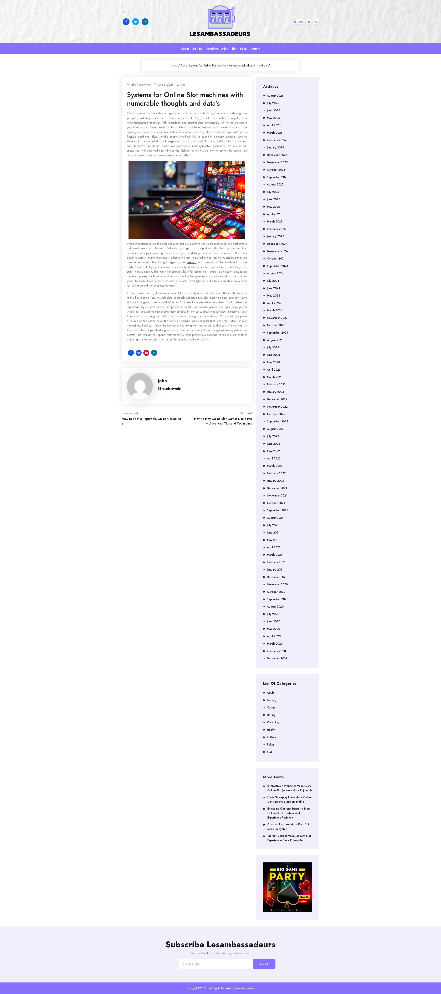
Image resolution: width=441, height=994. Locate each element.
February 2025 (276, 229)
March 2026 (275, 133)
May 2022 (273, 451)
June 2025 (273, 199)
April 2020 (274, 636)
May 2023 (273, 362)
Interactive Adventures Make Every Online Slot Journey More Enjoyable (289, 788)
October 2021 (276, 503)
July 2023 (273, 347)
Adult (224, 49)
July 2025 (273, 192)
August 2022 (275, 429)
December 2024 (277, 244)
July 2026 (273, 103)
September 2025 (277, 177)
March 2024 (275, 310)
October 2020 (276, 592)
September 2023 (277, 333)
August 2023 (275, 340)
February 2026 (276, 140)
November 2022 (277, 407)
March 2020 (275, 644)
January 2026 (275, 147)
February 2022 (276, 473)
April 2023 (273, 370)
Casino (185, 49)
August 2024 (275, 273)
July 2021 (273, 525)
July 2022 (273, 436)
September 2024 (277, 266)
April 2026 (274, 125)
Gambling (212, 49)
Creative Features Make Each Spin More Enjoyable (288, 826)
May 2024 (273, 296)
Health (271, 730)
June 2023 (273, 355)
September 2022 (277, 421)
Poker (243, 49)
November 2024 (277, 251)
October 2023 (276, 325)
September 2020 (277, 599)
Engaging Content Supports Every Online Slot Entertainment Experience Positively (288, 813)
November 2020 (277, 584)
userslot (191, 262)
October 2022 (276, 414)
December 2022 (277, 399)
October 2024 (276, 259)
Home (173, 66)
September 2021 (277, 510)
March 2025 (274, 222)
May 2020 (273, 629)
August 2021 (275, 518)
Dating (271, 715)
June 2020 (273, 621)
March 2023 (274, 377)
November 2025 (277, 162)
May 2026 (273, 118)
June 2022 (273, 444)
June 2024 (273, 288)
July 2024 (273, 281)
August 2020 (275, 607)
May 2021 (273, 540)
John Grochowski (169, 384)
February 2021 (276, 562)
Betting (197, 49)
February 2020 (276, 651)
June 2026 (273, 110)
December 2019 (277, 658)
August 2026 (275, 96)
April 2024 (274, 303)
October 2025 (276, 170)
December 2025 (277, 155)
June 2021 (273, 533)
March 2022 (275, 466)
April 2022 (274, 458)
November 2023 (277, 318)
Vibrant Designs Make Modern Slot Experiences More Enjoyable (289, 838)
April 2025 (273, 214)
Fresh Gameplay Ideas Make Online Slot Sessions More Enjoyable (289, 799)
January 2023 (275, 392)
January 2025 (275, 236)
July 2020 (273, 614)
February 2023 (276, 384)
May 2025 (273, 207)
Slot (234, 49)
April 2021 (273, 547)
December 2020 (277, 577)
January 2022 (275, 481)
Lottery (255, 49)
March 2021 (274, 555)
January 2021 (275, 570)
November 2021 (277, 496)
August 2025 (275, 185)
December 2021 (277, 488)
